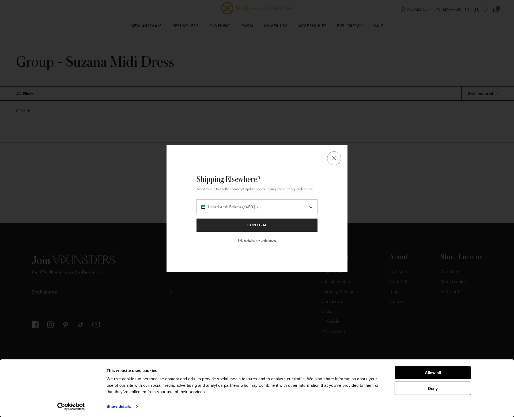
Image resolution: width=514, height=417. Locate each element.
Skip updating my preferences (257, 240)
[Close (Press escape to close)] (334, 158)
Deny (433, 388)
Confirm (257, 225)
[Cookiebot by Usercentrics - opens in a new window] (71, 407)
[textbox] (257, 207)
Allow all (433, 372)
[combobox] (257, 206)
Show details (119, 406)
